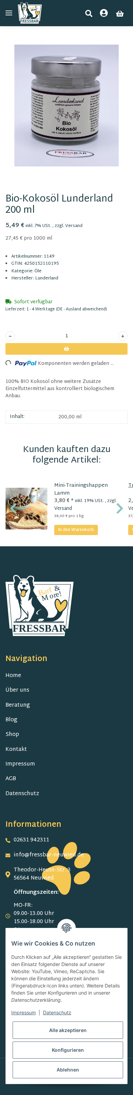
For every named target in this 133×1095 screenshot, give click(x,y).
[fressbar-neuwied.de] (30, 13)
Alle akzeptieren (68, 1030)
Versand (74, 226)
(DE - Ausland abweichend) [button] (81, 309)
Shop (12, 735)
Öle (38, 271)
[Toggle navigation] (8, 13)
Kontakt (16, 750)
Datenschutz (22, 794)
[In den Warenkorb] (10, 41)
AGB (10, 779)
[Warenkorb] (120, 13)
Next (120, 508)
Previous (13, 508)
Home (13, 676)
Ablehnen (68, 1070)
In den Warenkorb (76, 530)
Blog (11, 720)
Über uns (17, 690)
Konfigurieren (68, 1050)
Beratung (17, 705)
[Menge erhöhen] (123, 336)
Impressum (20, 764)
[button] (89, 13)
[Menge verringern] (10, 336)
